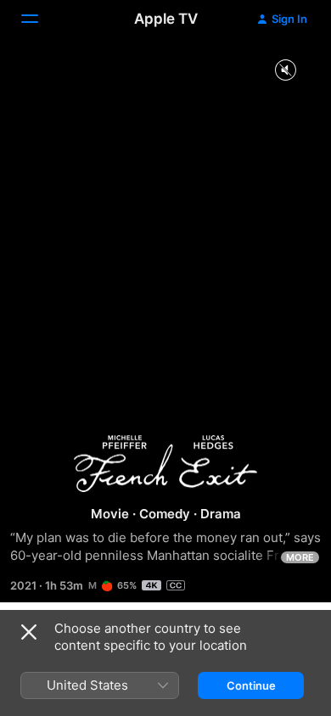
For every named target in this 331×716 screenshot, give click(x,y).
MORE (300, 557)
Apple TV (166, 18)
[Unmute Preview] (285, 71)
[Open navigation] (40, 18)
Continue (251, 685)
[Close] (28, 632)
